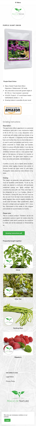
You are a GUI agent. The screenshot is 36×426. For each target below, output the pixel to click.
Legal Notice (10, 377)
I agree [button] (7, 420)
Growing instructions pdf (14, 233)
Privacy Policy (10, 381)
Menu (19, 2)
